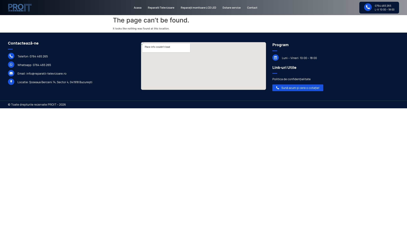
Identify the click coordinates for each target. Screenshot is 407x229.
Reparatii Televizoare (161, 7)
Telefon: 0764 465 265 (32, 56)
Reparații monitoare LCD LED (198, 7)
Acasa (137, 7)
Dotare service (232, 7)
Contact (252, 7)
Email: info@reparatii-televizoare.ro (41, 73)
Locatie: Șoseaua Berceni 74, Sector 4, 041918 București (54, 82)
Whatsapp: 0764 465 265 (34, 65)
